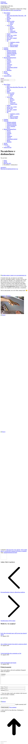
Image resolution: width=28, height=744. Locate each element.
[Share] (2, 741)
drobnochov (12, 552)
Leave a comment (22, 551)
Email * (2, 688)
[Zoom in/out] (6, 741)
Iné (8, 169)
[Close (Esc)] (1, 741)
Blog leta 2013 (4, 169)
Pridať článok (4, 3)
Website (3, 690)
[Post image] (5, 632)
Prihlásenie (3, 2)
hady (16, 552)
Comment (3, 674)
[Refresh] (3, 701)
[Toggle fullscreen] (4, 741)
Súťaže (11, 169)
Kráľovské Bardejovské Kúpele (8, 662)
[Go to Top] (14, 739)
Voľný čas (15, 169)
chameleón (6, 552)
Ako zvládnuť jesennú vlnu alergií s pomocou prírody (14, 644)
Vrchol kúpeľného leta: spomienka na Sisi (11, 653)
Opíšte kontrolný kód (20, 704)
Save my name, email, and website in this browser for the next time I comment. (14, 694)
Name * (3, 687)
